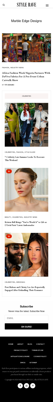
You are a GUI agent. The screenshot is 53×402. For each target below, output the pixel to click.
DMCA (22, 362)
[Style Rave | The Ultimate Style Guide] (26, 5)
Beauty (8, 217)
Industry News (17, 67)
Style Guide (30, 152)
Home (10, 344)
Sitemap (33, 362)
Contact (40, 344)
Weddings (20, 282)
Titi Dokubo (9, 85)
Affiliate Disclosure (20, 356)
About (20, 344)
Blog (30, 344)
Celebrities (10, 152)
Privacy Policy (21, 350)
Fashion (5, 67)
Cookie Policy (40, 356)
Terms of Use (37, 350)
